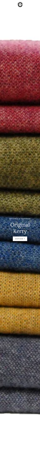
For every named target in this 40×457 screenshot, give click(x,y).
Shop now (19, 239)
